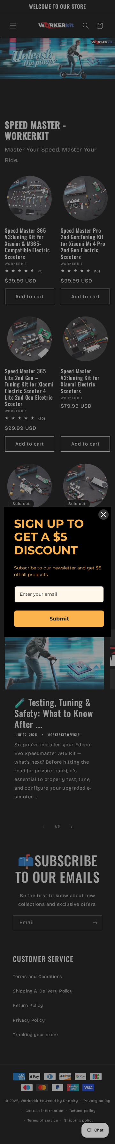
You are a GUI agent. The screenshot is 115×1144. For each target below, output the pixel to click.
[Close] (103, 514)
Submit (59, 619)
